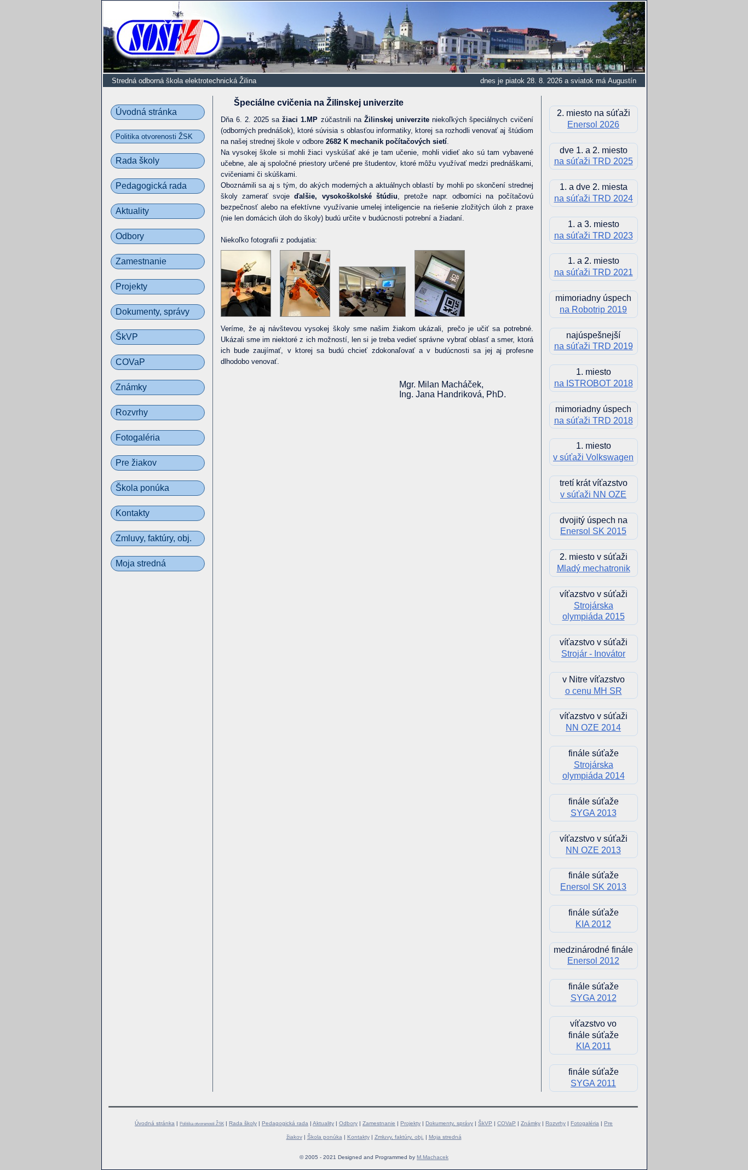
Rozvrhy (132, 412)
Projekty (131, 286)
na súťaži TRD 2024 (593, 198)
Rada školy (137, 160)
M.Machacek (432, 1157)
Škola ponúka (142, 488)
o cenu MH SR (593, 691)
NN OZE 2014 (593, 727)
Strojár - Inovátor (593, 653)
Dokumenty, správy (152, 311)
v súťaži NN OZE (593, 494)
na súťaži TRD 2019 (593, 346)
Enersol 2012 (593, 960)
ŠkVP (127, 336)
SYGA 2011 (593, 1083)
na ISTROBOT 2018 (593, 383)
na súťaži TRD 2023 (593, 235)
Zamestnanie (141, 261)
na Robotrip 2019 (593, 309)
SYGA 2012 (594, 998)
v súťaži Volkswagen (593, 457)
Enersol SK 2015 (593, 531)
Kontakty (132, 513)
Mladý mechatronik (593, 568)
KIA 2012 (593, 924)
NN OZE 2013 (593, 850)
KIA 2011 (593, 1046)
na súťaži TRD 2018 (593, 420)
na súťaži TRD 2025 (593, 161)
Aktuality (132, 211)
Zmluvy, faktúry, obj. (154, 538)
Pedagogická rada (151, 185)
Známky (131, 387)
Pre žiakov (136, 462)
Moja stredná (141, 563)
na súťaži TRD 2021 (593, 272)
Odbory (130, 236)
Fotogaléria (138, 437)
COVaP (130, 362)
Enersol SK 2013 (593, 886)
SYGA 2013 (594, 813)
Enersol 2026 (593, 124)
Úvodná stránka (146, 112)
